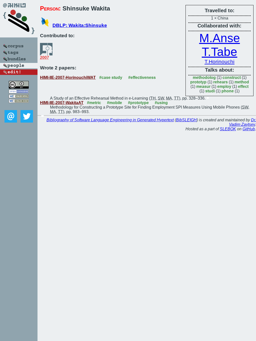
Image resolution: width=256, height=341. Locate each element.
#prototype (138, 103)
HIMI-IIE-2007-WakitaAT (62, 103)
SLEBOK (228, 129)
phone (228, 91)
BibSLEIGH (186, 120)
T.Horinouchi (219, 61)
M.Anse (219, 38)
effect (243, 86)
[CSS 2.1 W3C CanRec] (19, 106)
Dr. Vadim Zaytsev (242, 122)
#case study (110, 77)
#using (161, 103)
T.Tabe (219, 51)
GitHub (248, 129)
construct (231, 77)
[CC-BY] (19, 87)
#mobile (114, 103)
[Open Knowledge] (19, 92)
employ (224, 86)
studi (210, 91)
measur (203, 86)
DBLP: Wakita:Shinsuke (79, 25)
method (241, 82)
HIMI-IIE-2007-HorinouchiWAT (68, 77)
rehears (220, 82)
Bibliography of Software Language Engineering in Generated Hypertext (110, 120)
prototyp (198, 82)
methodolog (204, 77)
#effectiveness (142, 77)
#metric (94, 103)
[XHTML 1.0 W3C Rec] (19, 97)
